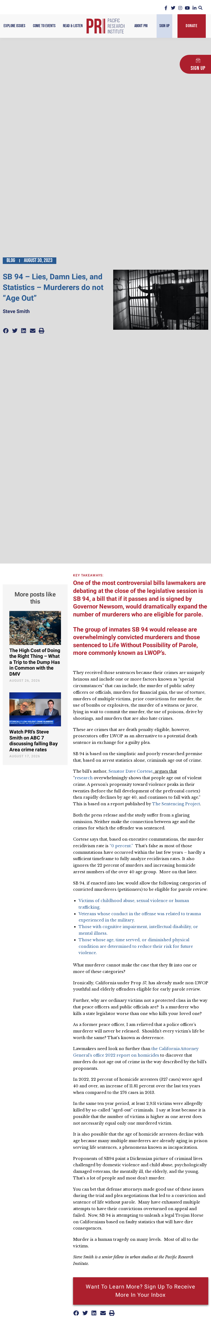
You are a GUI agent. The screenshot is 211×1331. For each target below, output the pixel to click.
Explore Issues (14, 26)
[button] (200, 8)
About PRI (141, 26)
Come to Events (44, 26)
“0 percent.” (121, 845)
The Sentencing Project (176, 803)
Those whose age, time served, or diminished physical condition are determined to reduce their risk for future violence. (136, 946)
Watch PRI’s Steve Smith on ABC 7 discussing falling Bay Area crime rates (33, 740)
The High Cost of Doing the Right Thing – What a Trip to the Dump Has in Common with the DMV (34, 662)
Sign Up (164, 26)
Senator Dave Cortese (130, 771)
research (84, 777)
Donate (192, 26)
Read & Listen (73, 26)
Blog (11, 260)
